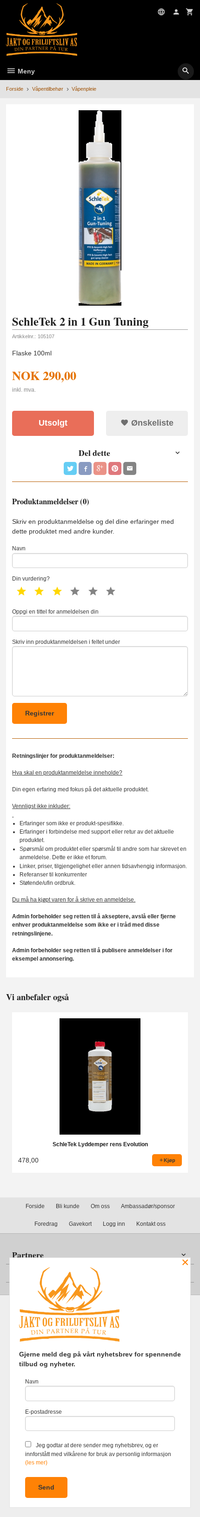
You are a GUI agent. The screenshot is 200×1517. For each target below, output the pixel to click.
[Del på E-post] (129, 468)
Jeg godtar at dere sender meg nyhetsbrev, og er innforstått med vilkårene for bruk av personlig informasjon (98, 1454)
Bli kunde (68, 1206)
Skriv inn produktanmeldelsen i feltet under (66, 642)
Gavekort (80, 1224)
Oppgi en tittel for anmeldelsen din (55, 611)
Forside (14, 89)
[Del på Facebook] (85, 468)
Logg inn (114, 1224)
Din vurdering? (31, 578)
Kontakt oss (151, 1224)
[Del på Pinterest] (114, 468)
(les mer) (36, 1462)
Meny (25, 71)
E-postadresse (43, 1412)
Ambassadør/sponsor (148, 1206)
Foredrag (46, 1224)
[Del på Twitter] (70, 468)
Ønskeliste (151, 423)
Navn (19, 548)
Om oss (100, 1206)
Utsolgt (53, 423)
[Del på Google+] (100, 468)
